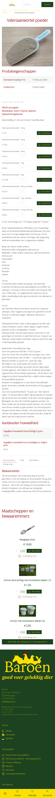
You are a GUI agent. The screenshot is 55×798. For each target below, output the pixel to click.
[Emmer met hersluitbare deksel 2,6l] (27, 610)
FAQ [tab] (22, 460)
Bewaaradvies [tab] (9, 460)
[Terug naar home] (12, 4)
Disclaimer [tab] (34, 460)
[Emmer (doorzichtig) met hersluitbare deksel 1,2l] (27, 570)
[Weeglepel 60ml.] (27, 529)
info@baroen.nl (8, 701)
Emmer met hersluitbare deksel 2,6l (27, 620)
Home (17, 795)
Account (47, 795)
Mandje (33, 795)
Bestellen (46, 133)
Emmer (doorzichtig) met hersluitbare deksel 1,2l (27, 580)
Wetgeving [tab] (8, 464)
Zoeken (47, 4)
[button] (5, 793)
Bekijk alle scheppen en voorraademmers (29, 642)
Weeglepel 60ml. (28, 539)
